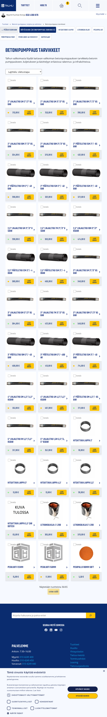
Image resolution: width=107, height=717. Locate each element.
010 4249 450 (27, 660)
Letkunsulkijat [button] (83, 29)
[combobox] (49, 615)
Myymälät (100, 14)
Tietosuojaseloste (79, 666)
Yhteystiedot (76, 651)
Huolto (43, 5)
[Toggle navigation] (98, 5)
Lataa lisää (53, 591)
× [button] (104, 671)
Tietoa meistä (77, 655)
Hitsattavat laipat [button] (66, 29)
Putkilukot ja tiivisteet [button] (27, 37)
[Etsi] (90, 615)
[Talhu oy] (8, 5)
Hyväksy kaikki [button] (83, 689)
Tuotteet (25, 5)
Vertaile (13, 80)
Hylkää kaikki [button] (82, 696)
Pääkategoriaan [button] (10, 29)
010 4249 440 (29, 663)
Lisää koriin (29, 112)
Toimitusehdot (77, 658)
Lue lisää (37, 690)
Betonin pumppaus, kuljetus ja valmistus (26, 24)
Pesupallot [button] (98, 29)
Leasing (74, 662)
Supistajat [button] (45, 37)
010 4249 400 (26, 657)
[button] (37, 713)
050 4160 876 (32, 14)
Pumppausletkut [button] (8, 37)
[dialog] (53, 692)
